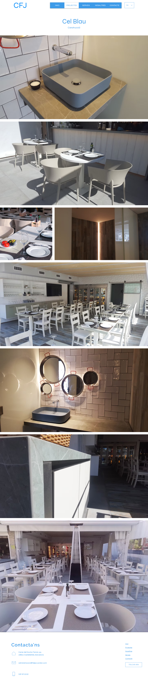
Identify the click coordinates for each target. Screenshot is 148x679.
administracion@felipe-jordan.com (32, 663)
